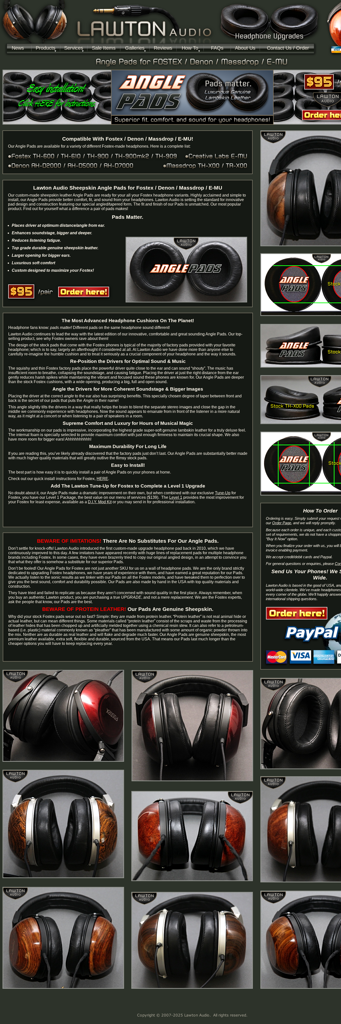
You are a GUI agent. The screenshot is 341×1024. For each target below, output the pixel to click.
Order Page (281, 523)
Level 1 (175, 497)
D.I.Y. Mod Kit (100, 502)
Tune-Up (222, 493)
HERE (102, 479)
